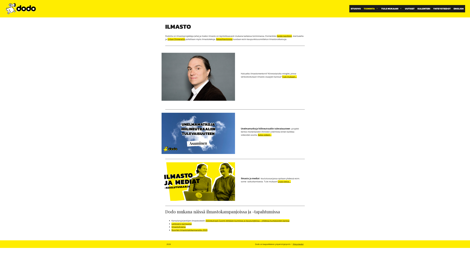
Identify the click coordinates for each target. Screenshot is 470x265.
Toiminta (369, 8)
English (459, 8)
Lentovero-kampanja (181, 223)
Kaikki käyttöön (284, 36)
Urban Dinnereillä (176, 39)
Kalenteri (423, 8)
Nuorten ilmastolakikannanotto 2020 (189, 230)
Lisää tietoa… (284, 181)
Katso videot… (264, 134)
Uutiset (410, 8)
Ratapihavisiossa (224, 39)
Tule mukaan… (289, 76)
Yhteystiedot (442, 8)
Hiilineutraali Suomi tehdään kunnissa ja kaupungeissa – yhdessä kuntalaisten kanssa (247, 220)
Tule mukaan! (389, 8)
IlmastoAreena (178, 226)
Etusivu (356, 8)
